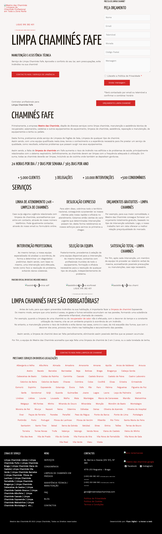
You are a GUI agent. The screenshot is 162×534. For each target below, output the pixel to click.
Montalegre (135, 404)
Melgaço (25, 404)
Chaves (66, 382)
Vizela (100, 442)
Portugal (45, 420)
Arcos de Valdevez (125, 365)
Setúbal (86, 425)
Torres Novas (41, 431)
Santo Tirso (40, 425)
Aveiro (30, 371)
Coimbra (79, 382)
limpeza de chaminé (121, 309)
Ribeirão (102, 420)
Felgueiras (122, 387)
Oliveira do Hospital (136, 409)
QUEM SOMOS (51, 4)
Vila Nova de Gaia (133, 436)
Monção (100, 404)
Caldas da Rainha (50, 376)
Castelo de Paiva (116, 376)
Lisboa (31, 398)
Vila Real (63, 442)
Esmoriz (19, 387)
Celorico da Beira (28, 382)
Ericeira (123, 382)
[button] (13, 285)
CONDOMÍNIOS (83, 4)
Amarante (84, 365)
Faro (99, 387)
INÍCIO (37, 4)
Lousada (55, 398)
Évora (72, 387)
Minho (51, 404)
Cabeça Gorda (128, 371)
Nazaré (49, 409)
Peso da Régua (82, 414)
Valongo (78, 431)
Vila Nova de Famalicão (108, 436)
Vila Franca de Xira (83, 436)
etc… (30, 505)
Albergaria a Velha (25, 365)
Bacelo (40, 371)
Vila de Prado (44, 436)
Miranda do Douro (68, 404)
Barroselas (66, 371)
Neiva (60, 409)
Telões (118, 425)
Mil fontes (38, 404)
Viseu (89, 442)
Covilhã (101, 382)
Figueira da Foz (139, 387)
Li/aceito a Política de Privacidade (124, 76)
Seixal (54, 425)
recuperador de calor (80, 318)
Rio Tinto (114, 420)
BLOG (147, 4)
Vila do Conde (62, 436)
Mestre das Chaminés (19, 521)
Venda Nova (92, 431)
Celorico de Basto (50, 382)
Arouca (142, 365)
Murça (38, 409)
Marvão (126, 398)
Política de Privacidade (95, 498)
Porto (33, 420)
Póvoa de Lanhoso (63, 420)
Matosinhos (140, 398)
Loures (42, 398)
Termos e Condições (94, 504)
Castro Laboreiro (137, 376)
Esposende (46, 387)
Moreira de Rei (23, 409)
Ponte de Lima (121, 414)
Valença (65, 431)
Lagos (96, 393)
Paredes (54, 414)
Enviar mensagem (117, 83)
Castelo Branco (96, 376)
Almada (56, 365)
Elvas (112, 382)
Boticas (88, 371)
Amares (97, 365)
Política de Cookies (93, 501)
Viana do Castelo (111, 431)
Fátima (109, 387)
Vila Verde (77, 442)
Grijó (48, 393)
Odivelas (84, 409)
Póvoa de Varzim (85, 420)
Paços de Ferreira (37, 414)
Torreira (26, 431)
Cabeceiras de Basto (27, 376)
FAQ (139, 4)
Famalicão (9, 481)
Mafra (66, 398)
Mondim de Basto (117, 404)
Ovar (21, 414)
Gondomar (36, 393)
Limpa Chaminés (30, 463)
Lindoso (20, 398)
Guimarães (72, 393)
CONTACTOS (40, 12)
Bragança (112, 371)
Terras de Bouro (133, 425)
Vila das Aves (26, 436)
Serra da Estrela (70, 425)
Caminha (67, 376)
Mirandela (86, 404)
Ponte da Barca (101, 414)
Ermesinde (137, 382)
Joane (86, 393)
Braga (99, 371)
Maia (76, 398)
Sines (97, 425)
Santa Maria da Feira (134, 420)
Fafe (81, 387)
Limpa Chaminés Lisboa (16, 460)
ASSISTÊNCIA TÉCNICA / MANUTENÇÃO (114, 4)
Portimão (22, 420)
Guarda (59, 393)
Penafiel (66, 414)
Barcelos (53, 371)
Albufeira (43, 365)
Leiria (138, 393)
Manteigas (89, 398)
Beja (78, 371)
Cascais (80, 376)
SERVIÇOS (67, 4)
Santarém (25, 425)
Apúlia (108, 365)
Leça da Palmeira (122, 393)
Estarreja (60, 387)
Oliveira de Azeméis (113, 409)
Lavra (106, 393)
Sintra (107, 425)
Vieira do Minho (132, 431)
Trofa (54, 431)
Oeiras (96, 409)
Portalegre (138, 414)
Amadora (69, 365)
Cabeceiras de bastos (14, 487)
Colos (90, 382)
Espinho (32, 387)
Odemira (71, 409)
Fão (90, 387)
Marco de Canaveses (108, 398)
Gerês (23, 393)
